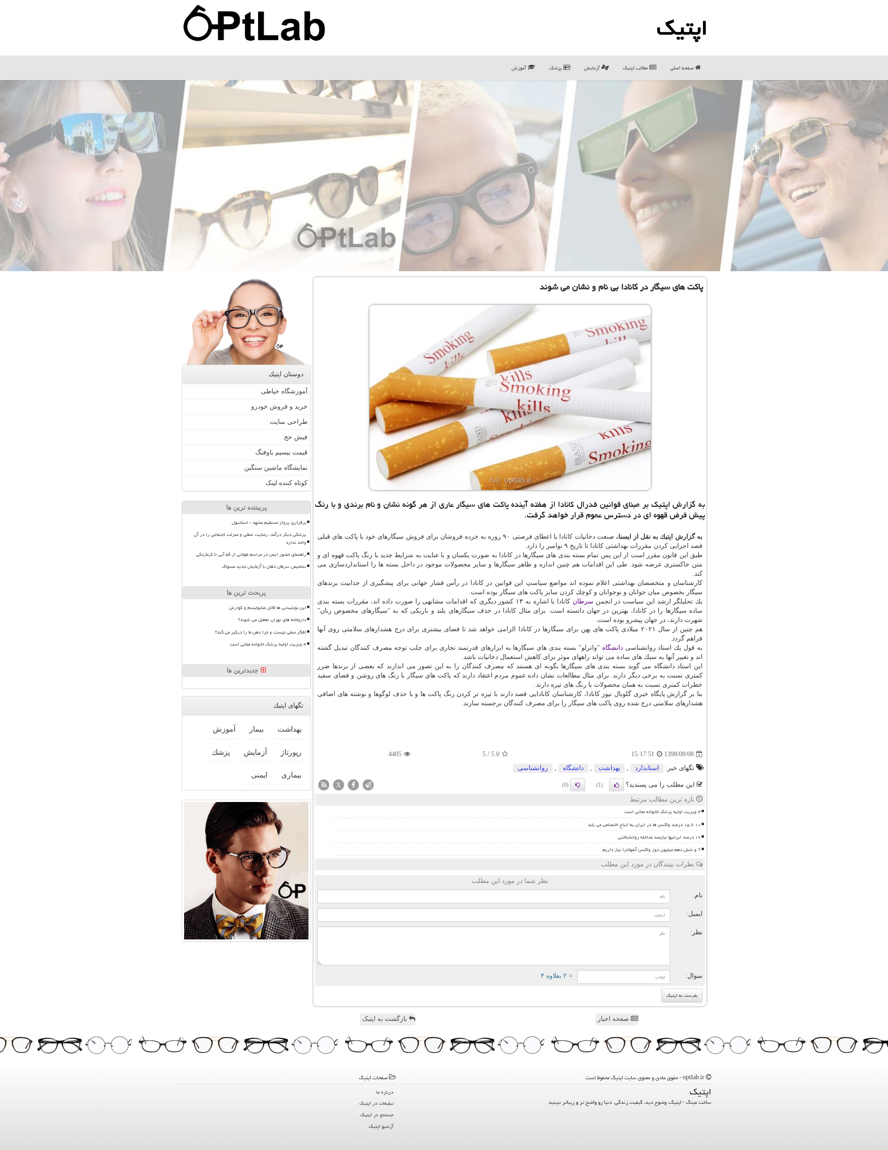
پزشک (556, 68)
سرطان (583, 601)
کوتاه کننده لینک (286, 482)
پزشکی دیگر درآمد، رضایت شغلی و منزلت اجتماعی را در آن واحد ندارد (250, 538)
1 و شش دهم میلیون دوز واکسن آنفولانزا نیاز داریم (652, 849)
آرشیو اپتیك (381, 1126)
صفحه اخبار (614, 1018)
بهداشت (609, 768)
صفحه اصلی (682, 68)
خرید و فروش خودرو (279, 406)
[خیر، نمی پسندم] (577, 784)
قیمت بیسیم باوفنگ (281, 452)
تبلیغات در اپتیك (376, 1103)
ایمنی (259, 775)
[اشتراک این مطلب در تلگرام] (368, 785)
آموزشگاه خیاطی (284, 391)
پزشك (221, 752)
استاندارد (647, 768)
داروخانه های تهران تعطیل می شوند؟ (272, 619)
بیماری (291, 775)
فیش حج (296, 437)
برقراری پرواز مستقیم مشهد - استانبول (269, 522)
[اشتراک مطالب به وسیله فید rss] (323, 785)
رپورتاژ (291, 752)
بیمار (256, 729)
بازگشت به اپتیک (385, 1018)
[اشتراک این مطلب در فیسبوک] (353, 785)
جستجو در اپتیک (377, 1114)
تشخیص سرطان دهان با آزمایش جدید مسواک (264, 566)
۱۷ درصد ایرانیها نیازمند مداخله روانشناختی (659, 837)
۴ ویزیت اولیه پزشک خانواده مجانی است (662, 811)
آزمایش (592, 68)
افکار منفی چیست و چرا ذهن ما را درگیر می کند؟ (260, 632)
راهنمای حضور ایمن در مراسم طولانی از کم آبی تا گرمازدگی (251, 554)
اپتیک (682, 28)
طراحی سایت (289, 421)
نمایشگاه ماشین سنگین (276, 467)
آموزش (520, 68)
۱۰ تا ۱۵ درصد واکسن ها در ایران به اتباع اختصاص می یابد (644, 824)
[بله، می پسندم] (616, 784)
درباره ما (385, 1092)
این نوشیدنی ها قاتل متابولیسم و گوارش (267, 607)
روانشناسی (533, 768)
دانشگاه (612, 647)
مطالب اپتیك (636, 68)
